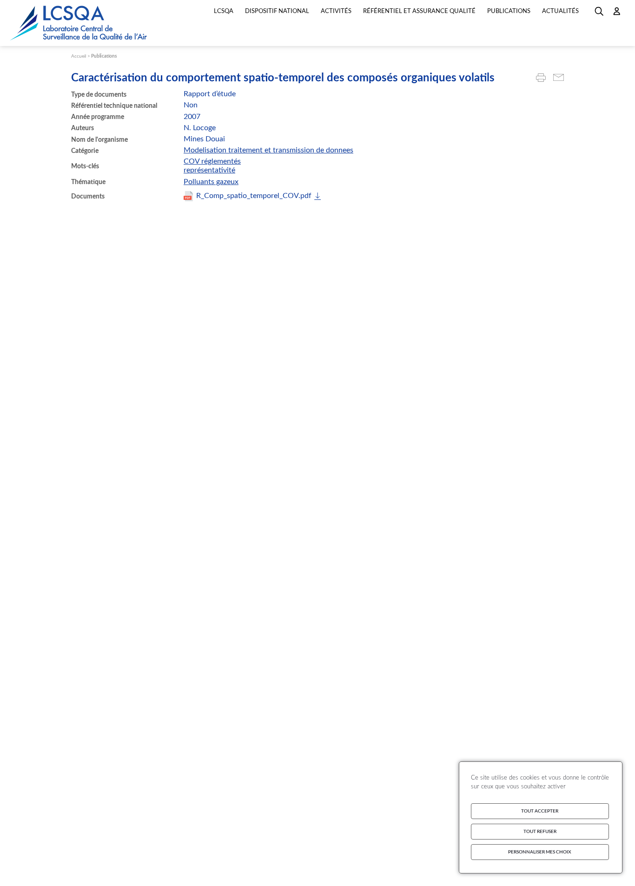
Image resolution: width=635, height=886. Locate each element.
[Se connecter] (617, 14)
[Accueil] (79, 23)
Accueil (78, 56)
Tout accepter (539, 811)
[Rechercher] (599, 14)
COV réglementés (212, 161)
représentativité (209, 170)
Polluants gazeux (211, 181)
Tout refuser (539, 831)
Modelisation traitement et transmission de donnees (268, 150)
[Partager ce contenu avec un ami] (558, 78)
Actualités (560, 11)
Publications (104, 56)
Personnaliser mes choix (539, 852)
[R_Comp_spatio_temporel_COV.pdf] (252, 196)
